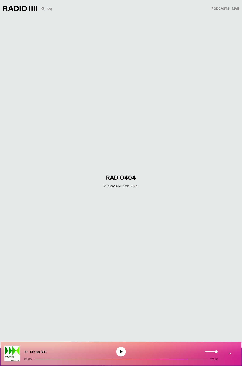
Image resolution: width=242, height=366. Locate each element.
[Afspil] (120, 351)
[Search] (124, 8)
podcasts (220, 8)
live (235, 8)
